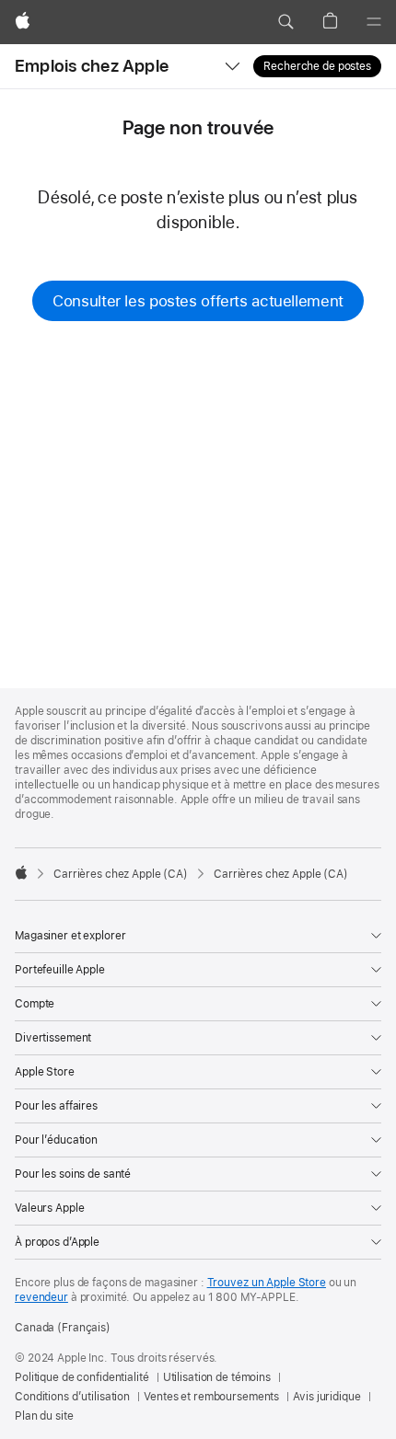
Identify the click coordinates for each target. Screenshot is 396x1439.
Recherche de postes (317, 66)
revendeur (41, 1297)
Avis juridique (326, 1396)
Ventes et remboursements (211, 1396)
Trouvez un (266, 1282)
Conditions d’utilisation (72, 1396)
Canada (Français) (63, 1327)
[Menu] (374, 22)
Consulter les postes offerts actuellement (198, 301)
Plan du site (44, 1416)
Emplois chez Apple (92, 65)
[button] (285, 22)
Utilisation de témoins (217, 1377)
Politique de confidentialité (82, 1377)
